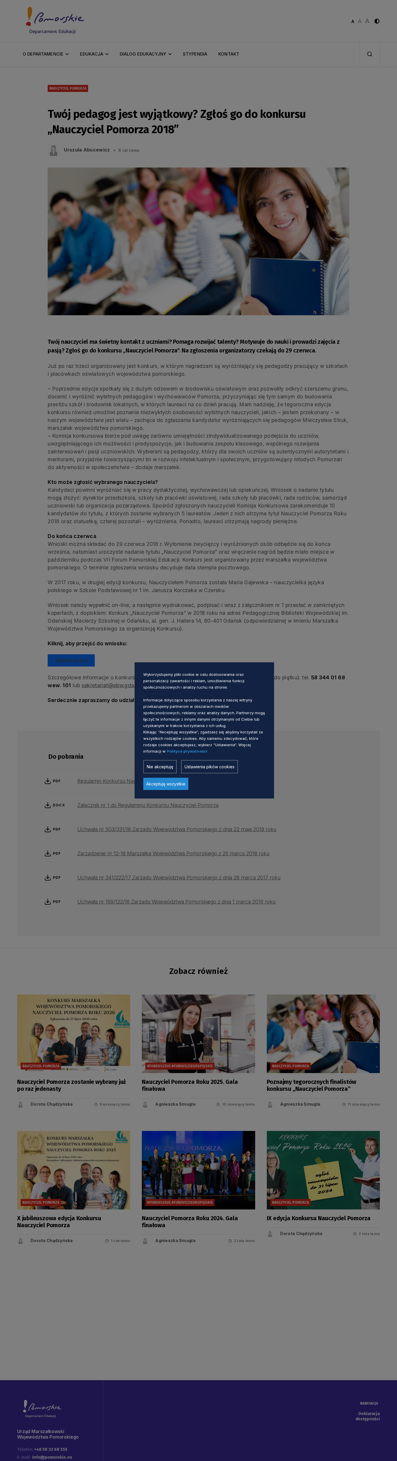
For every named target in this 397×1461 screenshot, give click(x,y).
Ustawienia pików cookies (210, 766)
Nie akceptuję (160, 766)
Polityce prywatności (187, 751)
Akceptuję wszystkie (165, 783)
